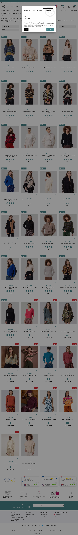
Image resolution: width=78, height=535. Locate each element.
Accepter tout (50, 29)
